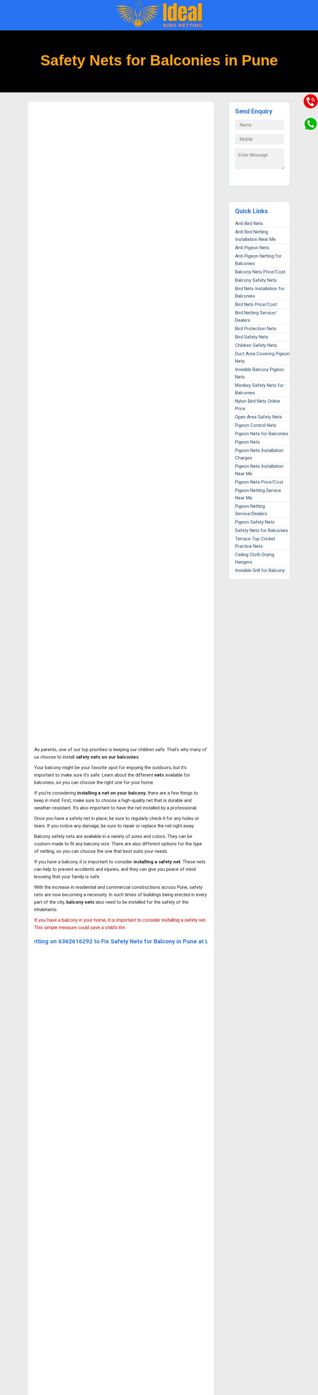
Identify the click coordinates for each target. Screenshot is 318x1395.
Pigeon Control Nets (255, 425)
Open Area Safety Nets (258, 417)
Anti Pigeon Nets (252, 247)
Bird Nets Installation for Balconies (260, 292)
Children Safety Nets (256, 345)
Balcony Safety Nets (256, 280)
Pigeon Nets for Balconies (261, 433)
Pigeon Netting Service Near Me (258, 494)
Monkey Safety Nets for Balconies (259, 389)
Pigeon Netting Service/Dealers (251, 509)
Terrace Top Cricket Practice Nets (255, 542)
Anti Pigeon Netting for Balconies (258, 259)
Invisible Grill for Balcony (260, 570)
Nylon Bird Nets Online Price (257, 404)
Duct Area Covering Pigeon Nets (262, 357)
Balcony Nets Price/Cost (260, 272)
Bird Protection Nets (255, 328)
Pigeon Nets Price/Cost (259, 482)
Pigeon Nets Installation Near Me (259, 469)
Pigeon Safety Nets (255, 522)
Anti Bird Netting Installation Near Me (255, 235)
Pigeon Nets (247, 442)
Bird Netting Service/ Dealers (256, 316)
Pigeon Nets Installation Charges (259, 454)
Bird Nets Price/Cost (256, 304)
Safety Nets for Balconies (261, 530)
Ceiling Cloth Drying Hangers (254, 558)
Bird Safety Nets (251, 337)
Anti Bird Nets (249, 223)
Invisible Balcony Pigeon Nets (259, 373)
